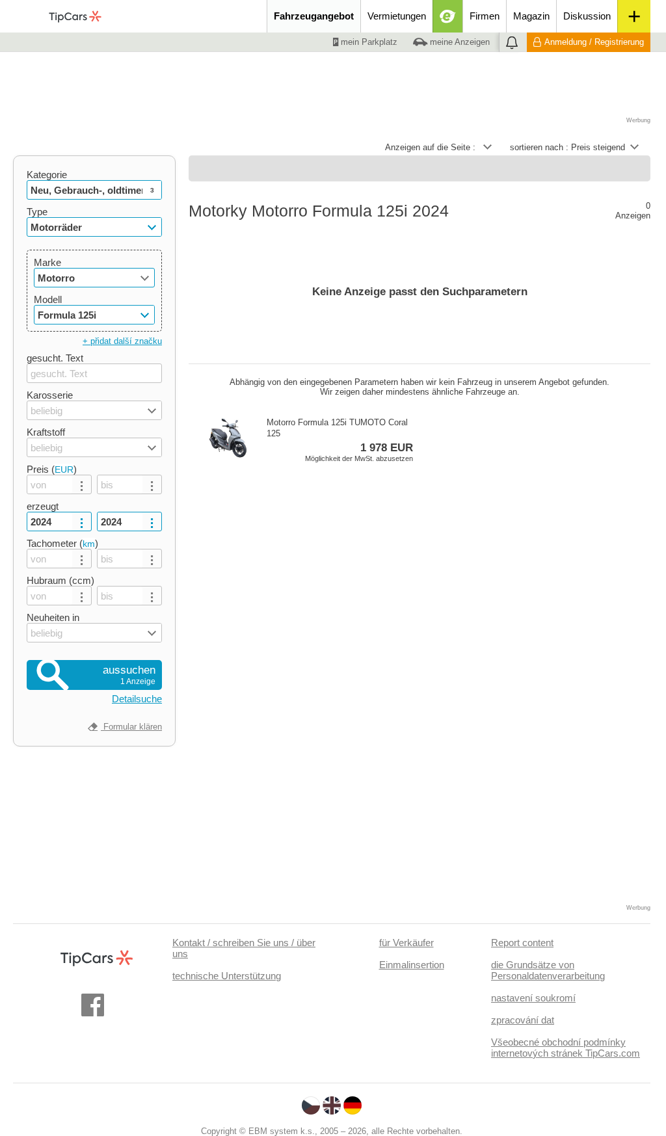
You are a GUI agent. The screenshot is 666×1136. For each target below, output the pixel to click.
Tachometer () (62, 543)
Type (37, 211)
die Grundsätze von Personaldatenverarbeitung (548, 970)
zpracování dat (522, 1019)
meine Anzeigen (458, 42)
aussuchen (129, 675)
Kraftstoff (46, 432)
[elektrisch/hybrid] (447, 16)
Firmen (485, 15)
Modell (48, 299)
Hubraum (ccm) (60, 580)
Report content (522, 942)
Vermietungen (396, 15)
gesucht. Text (55, 357)
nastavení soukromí (533, 997)
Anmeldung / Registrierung (594, 42)
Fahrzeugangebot (314, 15)
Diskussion (587, 15)
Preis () (52, 469)
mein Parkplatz (367, 42)
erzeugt (43, 506)
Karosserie (50, 395)
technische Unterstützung (226, 975)
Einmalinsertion (411, 964)
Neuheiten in (53, 617)
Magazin (531, 15)
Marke (47, 262)
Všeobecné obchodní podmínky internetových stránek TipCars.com (565, 1048)
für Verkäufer (406, 942)
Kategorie (47, 174)
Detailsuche (137, 698)
